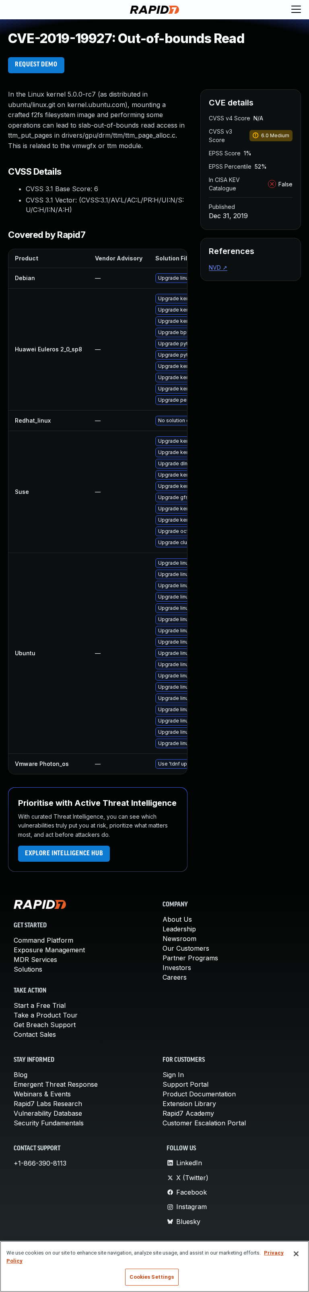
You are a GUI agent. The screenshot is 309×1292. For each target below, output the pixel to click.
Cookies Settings (152, 1277)
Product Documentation (199, 1094)
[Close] (296, 1254)
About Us (177, 919)
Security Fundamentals (49, 1123)
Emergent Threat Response (56, 1084)
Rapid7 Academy (188, 1113)
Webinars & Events (42, 1094)
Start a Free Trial (40, 1005)
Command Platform (43, 940)
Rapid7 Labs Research (48, 1104)
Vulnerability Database (48, 1113)
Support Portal (185, 1084)
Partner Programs (190, 958)
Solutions (28, 969)
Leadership (179, 929)
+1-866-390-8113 (40, 1163)
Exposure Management (49, 950)
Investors (177, 968)
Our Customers (186, 948)
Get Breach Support (45, 1025)
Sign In (173, 1075)
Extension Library (189, 1104)
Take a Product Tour (46, 1015)
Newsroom (179, 939)
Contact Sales (35, 1034)
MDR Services (35, 960)
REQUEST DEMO (36, 65)
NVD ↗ (218, 267)
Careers (175, 977)
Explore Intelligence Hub (64, 853)
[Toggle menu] (296, 9)
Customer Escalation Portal (204, 1123)
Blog (20, 1075)
